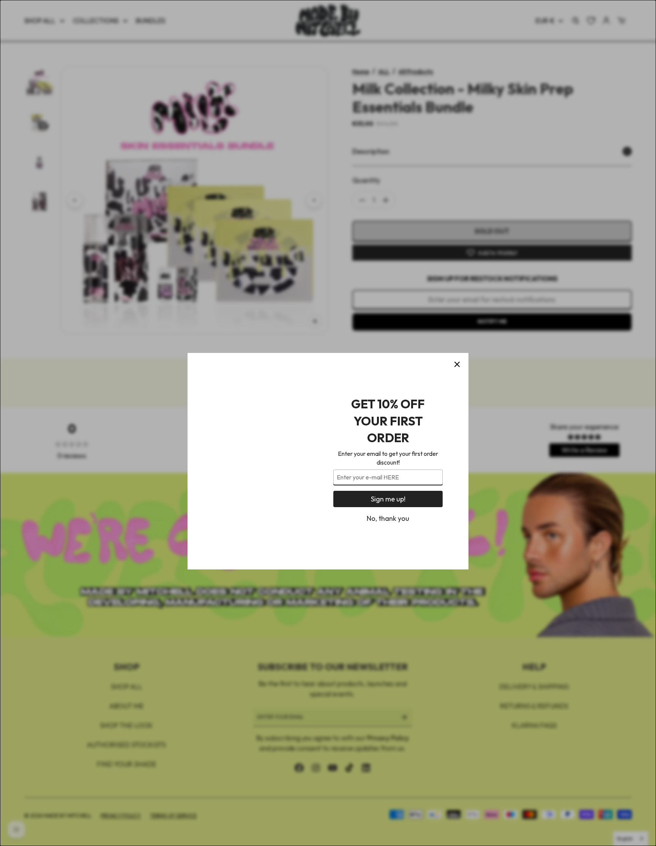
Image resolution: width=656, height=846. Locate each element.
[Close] (457, 326)
